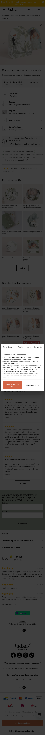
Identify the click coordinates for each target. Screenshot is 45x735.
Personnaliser (31, 386)
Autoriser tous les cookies (12, 385)
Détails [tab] (20, 347)
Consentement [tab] (8, 347)
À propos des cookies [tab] (34, 347)
